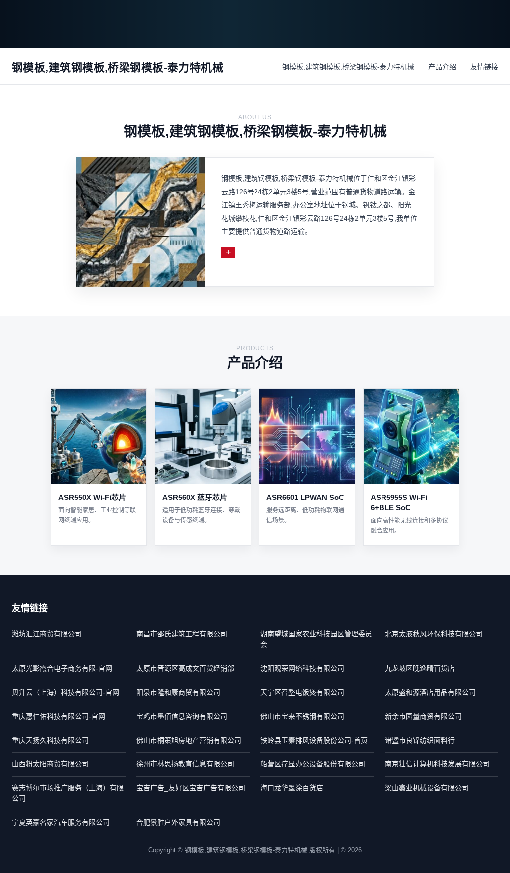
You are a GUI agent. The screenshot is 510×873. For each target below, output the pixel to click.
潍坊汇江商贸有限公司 (47, 634)
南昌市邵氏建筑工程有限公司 (181, 634)
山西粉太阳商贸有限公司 (50, 764)
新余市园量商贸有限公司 (423, 716)
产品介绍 (442, 67)
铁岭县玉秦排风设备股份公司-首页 (314, 740)
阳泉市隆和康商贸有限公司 (178, 692)
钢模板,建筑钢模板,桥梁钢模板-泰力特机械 (348, 67)
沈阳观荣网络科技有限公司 (302, 668)
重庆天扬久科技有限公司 (50, 740)
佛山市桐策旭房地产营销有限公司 (188, 740)
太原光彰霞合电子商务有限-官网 (62, 668)
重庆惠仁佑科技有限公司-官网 (58, 716)
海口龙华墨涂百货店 (291, 788)
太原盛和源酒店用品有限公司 (430, 692)
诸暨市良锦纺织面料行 (420, 740)
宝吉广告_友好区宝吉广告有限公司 (190, 788)
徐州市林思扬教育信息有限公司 (185, 764)
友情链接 (484, 67)
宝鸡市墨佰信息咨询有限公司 (181, 716)
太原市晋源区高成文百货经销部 (185, 668)
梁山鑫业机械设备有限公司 (427, 788)
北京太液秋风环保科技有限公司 (434, 634)
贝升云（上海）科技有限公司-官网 (65, 692)
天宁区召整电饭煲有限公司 (302, 692)
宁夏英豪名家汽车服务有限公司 (61, 822)
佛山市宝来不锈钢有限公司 (302, 716)
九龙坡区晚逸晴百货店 (420, 668)
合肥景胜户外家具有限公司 (178, 822)
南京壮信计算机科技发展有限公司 (437, 764)
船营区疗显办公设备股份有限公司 (312, 764)
